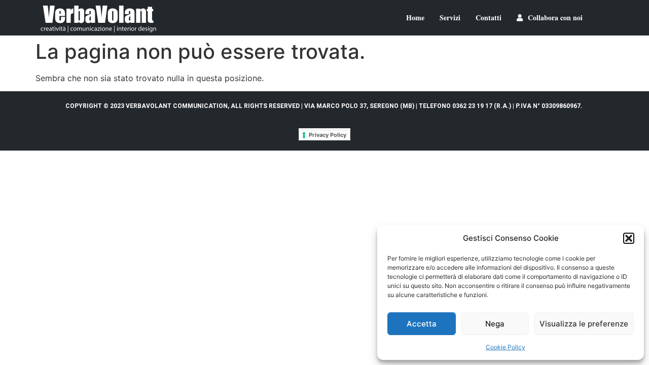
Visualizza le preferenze (583, 323)
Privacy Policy (327, 134)
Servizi (450, 17)
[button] (629, 238)
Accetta (422, 323)
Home (415, 17)
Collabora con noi (555, 17)
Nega (494, 323)
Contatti (488, 17)
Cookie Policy (505, 347)
